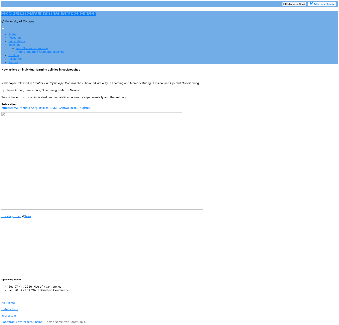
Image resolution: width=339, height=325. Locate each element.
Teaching (14, 44)
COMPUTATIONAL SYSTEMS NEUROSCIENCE (48, 13)
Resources (15, 58)
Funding (13, 55)
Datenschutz (9, 309)
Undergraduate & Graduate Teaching (40, 51)
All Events (8, 303)
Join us (13, 62)
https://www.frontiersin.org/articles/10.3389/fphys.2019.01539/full (45, 108)
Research (14, 37)
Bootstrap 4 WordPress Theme (21, 322)
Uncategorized (11, 216)
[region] (102, 246)
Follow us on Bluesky (324, 4)
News (27, 216)
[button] (102, 262)
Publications (16, 41)
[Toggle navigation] (2, 28)
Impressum (8, 315)
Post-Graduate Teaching (32, 48)
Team (12, 34)
